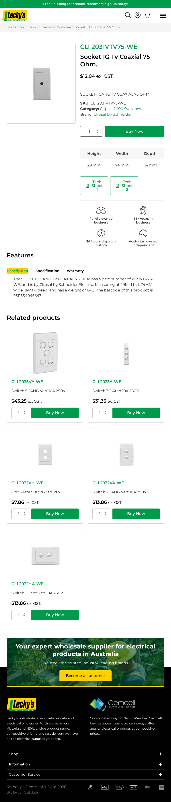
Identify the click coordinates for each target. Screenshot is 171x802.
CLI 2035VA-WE (27, 381)
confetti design (29, 792)
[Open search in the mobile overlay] (128, 15)
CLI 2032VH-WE (27, 482)
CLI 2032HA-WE (27, 583)
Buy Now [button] (55, 412)
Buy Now (134, 131)
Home (11, 27)
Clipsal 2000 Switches (54, 27)
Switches (27, 27)
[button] (163, 16)
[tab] (17, 271)
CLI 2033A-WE (106, 381)
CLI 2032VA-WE (108, 482)
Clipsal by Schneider (113, 114)
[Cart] (147, 14)
